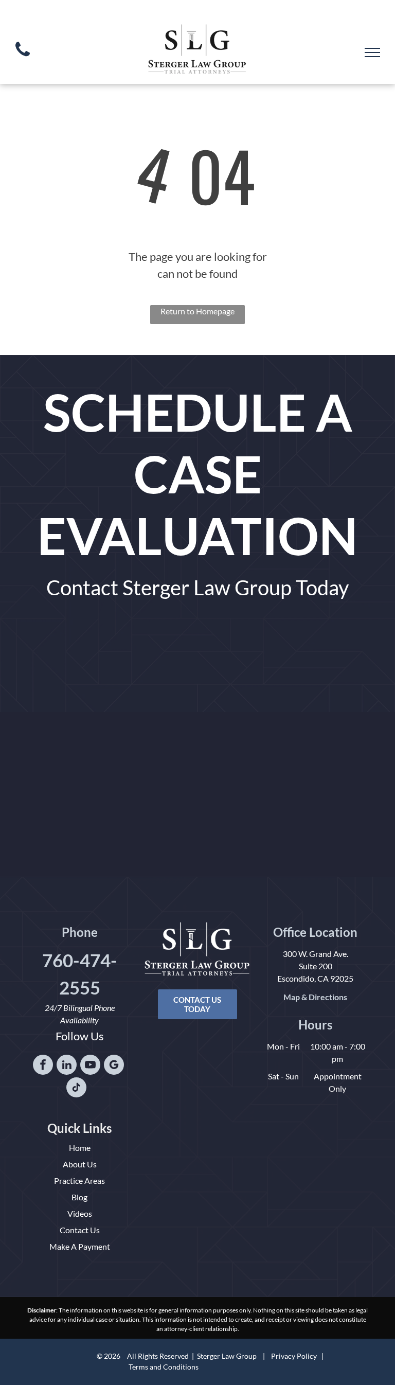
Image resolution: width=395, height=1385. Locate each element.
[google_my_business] (114, 1066)
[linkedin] (67, 1066)
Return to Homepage (197, 311)
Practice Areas (79, 1180)
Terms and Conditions (164, 1366)
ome (83, 1147)
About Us (80, 1164)
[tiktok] (76, 1088)
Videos (79, 1213)
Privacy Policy (294, 1356)
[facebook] (43, 1066)
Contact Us (80, 1230)
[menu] (372, 52)
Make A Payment (79, 1246)
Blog (79, 1197)
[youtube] (90, 1066)
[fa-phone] (22, 58)
